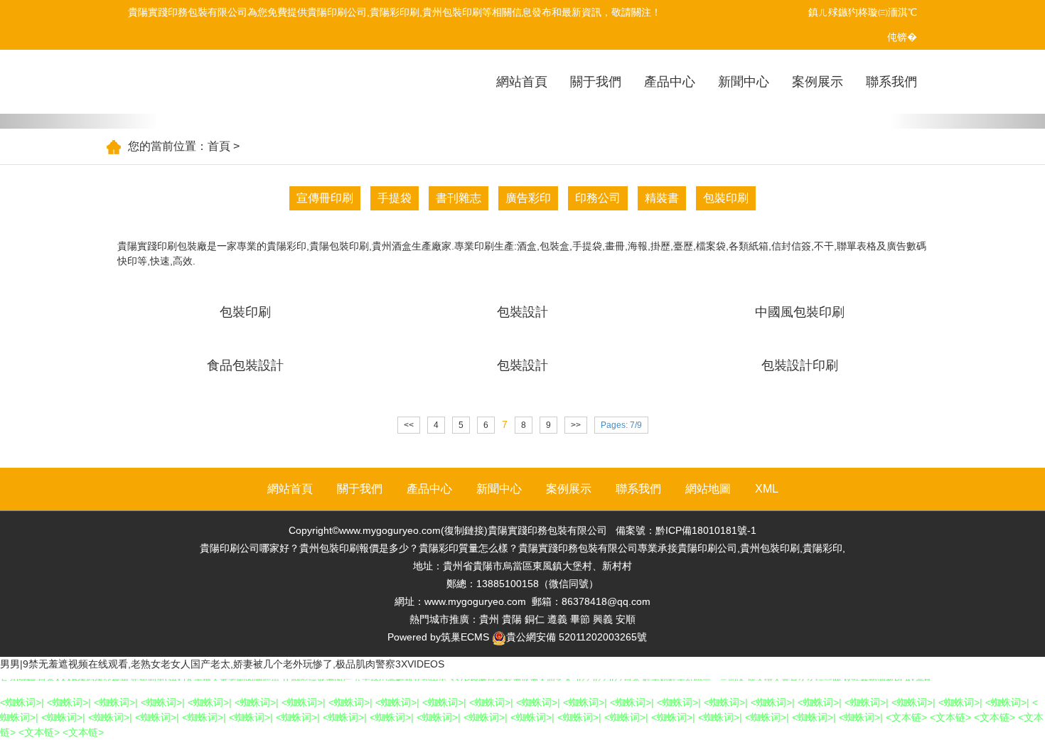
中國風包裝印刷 (800, 312)
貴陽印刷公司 (337, 12)
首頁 (219, 146)
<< (409, 425)
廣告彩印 (528, 198)
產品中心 (669, 82)
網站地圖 (708, 489)
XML (766, 489)
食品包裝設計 (245, 365)
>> (576, 425)
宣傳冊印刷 (324, 198)
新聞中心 (743, 82)
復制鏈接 (464, 530)
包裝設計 (522, 312)
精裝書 (662, 198)
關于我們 (595, 82)
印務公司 (598, 198)
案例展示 (817, 82)
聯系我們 (891, 82)
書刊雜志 (458, 198)
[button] (78, 121)
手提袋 (394, 198)
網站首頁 (521, 82)
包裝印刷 (726, 198)
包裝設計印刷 (799, 365)
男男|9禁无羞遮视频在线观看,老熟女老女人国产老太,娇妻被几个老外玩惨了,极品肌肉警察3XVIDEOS (222, 664)
